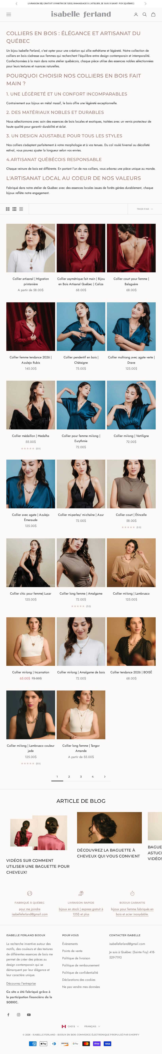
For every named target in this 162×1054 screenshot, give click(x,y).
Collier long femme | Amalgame (81, 593)
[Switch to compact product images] (21, 209)
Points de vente (72, 951)
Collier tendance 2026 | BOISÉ (131, 672)
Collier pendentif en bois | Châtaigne (81, 360)
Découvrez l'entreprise (21, 983)
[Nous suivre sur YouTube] (29, 1015)
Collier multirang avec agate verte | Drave (131, 360)
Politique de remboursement (80, 965)
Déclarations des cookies (78, 979)
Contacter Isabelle (125, 935)
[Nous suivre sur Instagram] (19, 1015)
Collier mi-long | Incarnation (30, 672)
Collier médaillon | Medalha (30, 436)
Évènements (70, 944)
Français (90, 1026)
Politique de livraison (76, 958)
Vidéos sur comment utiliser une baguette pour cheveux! (38, 866)
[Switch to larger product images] (7, 209)
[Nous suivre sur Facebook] (8, 1015)
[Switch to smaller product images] (14, 209)
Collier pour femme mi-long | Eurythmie (81, 438)
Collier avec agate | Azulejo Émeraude (30, 517)
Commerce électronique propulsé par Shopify (108, 1034)
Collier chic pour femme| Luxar (30, 593)
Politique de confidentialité (80, 972)
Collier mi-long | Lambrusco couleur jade (30, 748)
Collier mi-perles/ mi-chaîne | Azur (81, 514)
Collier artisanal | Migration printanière (31, 281)
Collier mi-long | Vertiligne (131, 436)
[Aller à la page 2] (105, 776)
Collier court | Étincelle (131, 514)
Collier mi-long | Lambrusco (131, 593)
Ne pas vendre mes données (81, 987)
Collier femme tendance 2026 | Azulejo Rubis (31, 360)
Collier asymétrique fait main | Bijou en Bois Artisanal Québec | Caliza (81, 281)
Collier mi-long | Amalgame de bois (81, 672)
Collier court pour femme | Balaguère (131, 281)
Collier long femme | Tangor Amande (81, 748)
